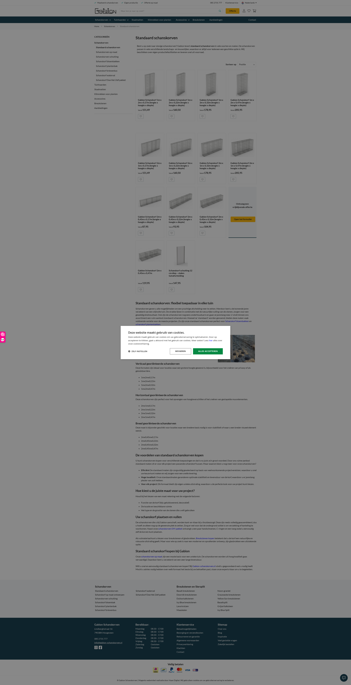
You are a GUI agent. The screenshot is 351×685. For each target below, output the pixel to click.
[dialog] (175, 342)
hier (211, 340)
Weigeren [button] (180, 351)
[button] (137, 351)
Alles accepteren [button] (208, 351)
